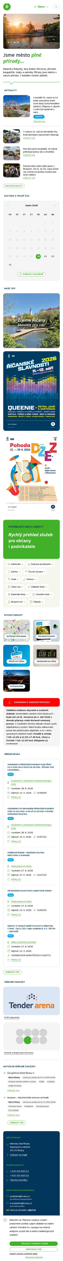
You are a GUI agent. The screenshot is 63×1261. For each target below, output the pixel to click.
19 (24, 248)
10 (10, 239)
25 (17, 256)
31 (10, 264)
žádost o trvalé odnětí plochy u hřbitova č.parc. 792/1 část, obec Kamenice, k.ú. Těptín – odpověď (31, 906)
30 (52, 256)
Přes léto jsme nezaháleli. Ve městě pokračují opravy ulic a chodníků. (40, 150)
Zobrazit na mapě (18, 1132)
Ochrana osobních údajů (18, 1213)
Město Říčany (14, 1055)
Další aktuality (13, 186)
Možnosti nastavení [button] (34, 1257)
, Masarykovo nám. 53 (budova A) (29, 715)
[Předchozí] (8, 205)
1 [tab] (8, 42)
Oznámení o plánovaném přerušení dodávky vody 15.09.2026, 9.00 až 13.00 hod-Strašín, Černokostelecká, (30, 789)
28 (38, 256)
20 (31, 248)
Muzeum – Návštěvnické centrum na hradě (28, 1075)
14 (38, 239)
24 (10, 256)
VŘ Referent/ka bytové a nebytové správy (29, 868)
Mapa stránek (12, 1208)
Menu (41, 6)
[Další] (55, 205)
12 (24, 239)
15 (45, 239)
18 (17, 248)
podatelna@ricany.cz (20, 1174)
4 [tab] (17, 42)
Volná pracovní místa (21, 844)
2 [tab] (11, 42)
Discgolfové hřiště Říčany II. (20, 1050)
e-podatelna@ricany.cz (21, 1181)
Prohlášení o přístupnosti (18, 1204)
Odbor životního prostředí (23, 920)
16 (52, 239)
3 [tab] (14, 42)
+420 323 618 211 (19, 1153)
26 (24, 256)
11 (17, 239)
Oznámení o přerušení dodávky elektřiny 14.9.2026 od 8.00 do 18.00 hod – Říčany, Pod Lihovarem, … (30, 745)
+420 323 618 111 (19, 1149)
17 (10, 248)
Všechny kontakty (19, 1157)
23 (52, 248)
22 (45, 248)
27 (31, 256)
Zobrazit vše (12, 950)
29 (45, 256)
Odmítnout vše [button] (34, 1249)
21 (38, 248)
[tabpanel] (31, 47)
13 (31, 239)
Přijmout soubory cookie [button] (34, 1244)
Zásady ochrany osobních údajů (23, 1254)
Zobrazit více (39, 121)
